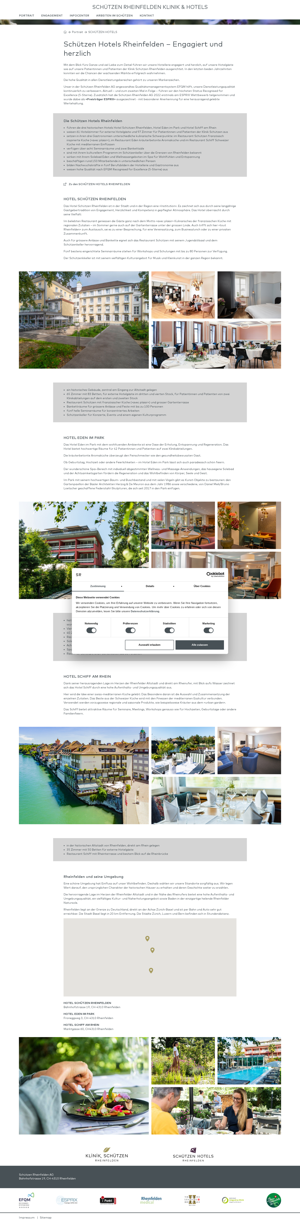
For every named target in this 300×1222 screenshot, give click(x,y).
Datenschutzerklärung (145, 611)
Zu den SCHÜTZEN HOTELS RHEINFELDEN (99, 184)
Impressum (27, 1217)
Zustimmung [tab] (98, 586)
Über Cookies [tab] (202, 586)
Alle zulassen (200, 644)
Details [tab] (150, 586)
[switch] (130, 630)
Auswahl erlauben (149, 644)
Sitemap (46, 1217)
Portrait (77, 32)
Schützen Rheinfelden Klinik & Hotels (150, 7)
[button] (152, 950)
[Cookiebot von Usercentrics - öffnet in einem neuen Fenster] (209, 574)
